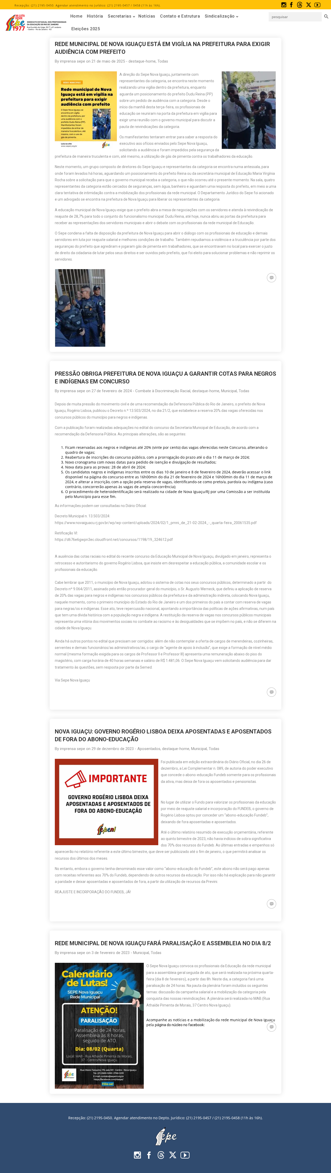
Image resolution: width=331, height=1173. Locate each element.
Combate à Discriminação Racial (162, 391)
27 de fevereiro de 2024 (112, 391)
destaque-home (142, 61)
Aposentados (148, 748)
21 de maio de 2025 (108, 61)
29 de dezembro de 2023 (113, 748)
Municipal (229, 391)
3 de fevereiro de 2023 (111, 952)
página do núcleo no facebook (179, 1025)
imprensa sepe (72, 61)
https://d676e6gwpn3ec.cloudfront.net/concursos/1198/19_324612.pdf (114, 540)
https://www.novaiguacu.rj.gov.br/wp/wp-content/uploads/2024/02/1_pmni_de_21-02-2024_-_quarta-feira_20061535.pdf (156, 523)
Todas (162, 61)
